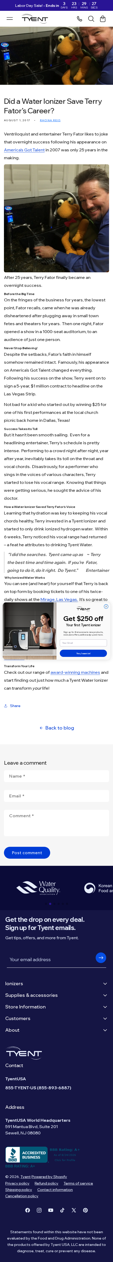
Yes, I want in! (83, 653)
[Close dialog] (106, 606)
